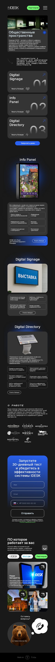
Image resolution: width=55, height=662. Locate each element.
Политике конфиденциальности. (27, 522)
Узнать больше (17, 112)
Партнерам (34, 8)
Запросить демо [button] (28, 143)
